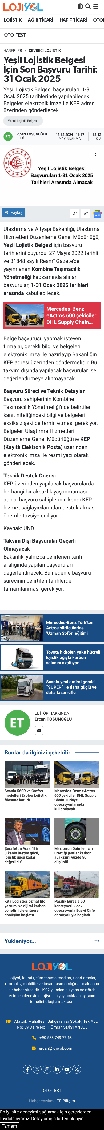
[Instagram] (47, 1069)
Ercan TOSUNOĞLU (53, 719)
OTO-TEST (15, 35)
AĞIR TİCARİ (40, 20)
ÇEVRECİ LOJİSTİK (45, 50)
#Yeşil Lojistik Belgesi (22, 121)
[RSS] (76, 1069)
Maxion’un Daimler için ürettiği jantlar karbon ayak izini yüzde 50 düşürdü (73, 855)
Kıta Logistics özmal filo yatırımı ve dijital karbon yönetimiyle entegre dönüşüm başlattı (25, 908)
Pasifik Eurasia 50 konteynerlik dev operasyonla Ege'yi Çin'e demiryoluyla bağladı (74, 908)
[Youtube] (66, 1069)
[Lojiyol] (23, 7)
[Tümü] (96, 940)
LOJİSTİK (12, 20)
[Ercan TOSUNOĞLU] (17, 722)
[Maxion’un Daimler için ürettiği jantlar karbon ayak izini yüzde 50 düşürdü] (77, 831)
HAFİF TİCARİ (73, 20)
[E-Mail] (39, 730)
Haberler (12, 50)
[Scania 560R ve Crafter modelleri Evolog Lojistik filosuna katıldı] (27, 773)
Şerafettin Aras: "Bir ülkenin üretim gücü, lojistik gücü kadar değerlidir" (22, 855)
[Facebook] (27, 1069)
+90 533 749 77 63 (55, 1037)
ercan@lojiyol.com (55, 1048)
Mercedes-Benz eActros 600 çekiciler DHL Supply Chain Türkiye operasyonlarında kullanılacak (75, 800)
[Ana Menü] (95, 6)
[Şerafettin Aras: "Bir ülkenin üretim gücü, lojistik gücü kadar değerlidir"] (27, 831)
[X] (37, 1069)
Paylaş (16, 212)
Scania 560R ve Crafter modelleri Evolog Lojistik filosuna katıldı (25, 795)
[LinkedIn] (57, 1069)
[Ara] (88, 6)
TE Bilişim (66, 1101)
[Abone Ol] (97, 213)
